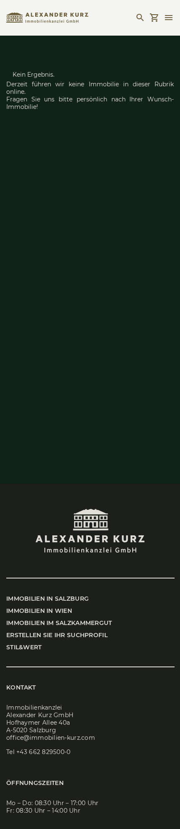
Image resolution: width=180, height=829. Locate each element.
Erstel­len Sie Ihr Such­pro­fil (57, 635)
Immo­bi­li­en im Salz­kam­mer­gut (59, 623)
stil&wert (24, 647)
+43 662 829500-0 (43, 752)
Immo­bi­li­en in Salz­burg (47, 598)
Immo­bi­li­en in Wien (39, 611)
